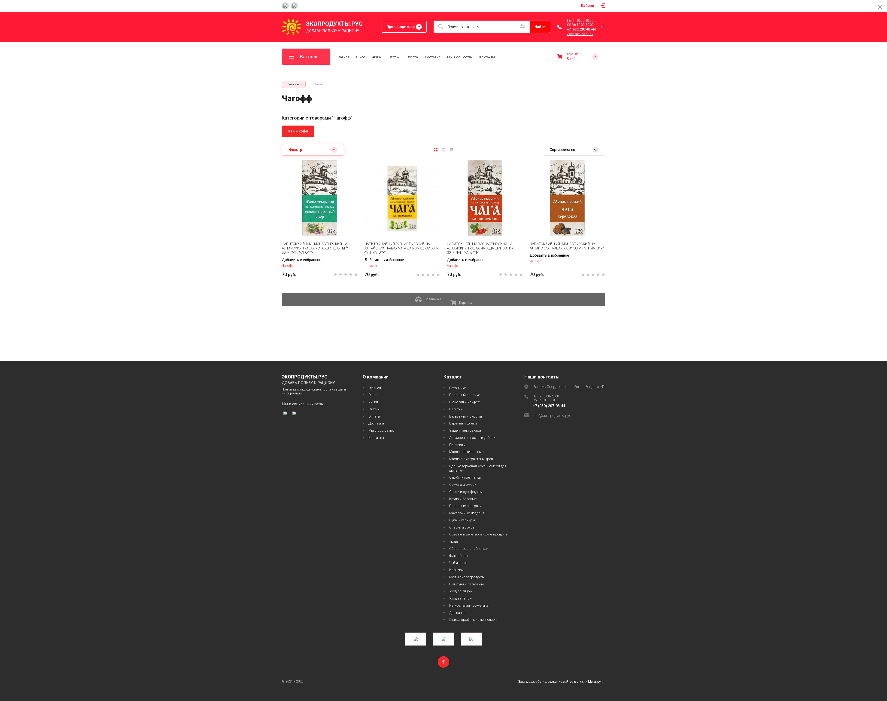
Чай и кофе (298, 131)
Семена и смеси (462, 485)
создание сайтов (561, 681)
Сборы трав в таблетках (468, 549)
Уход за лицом (460, 591)
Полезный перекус (464, 395)
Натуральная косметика (469, 605)
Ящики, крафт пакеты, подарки (473, 620)
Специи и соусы (462, 527)
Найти (540, 27)
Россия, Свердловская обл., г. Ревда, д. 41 (569, 386)
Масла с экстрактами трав (471, 459)
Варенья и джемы (463, 423)
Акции (377, 57)
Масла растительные (466, 452)
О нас (360, 57)
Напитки (455, 409)
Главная (343, 57)
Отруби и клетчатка (465, 477)
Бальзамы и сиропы (465, 416)
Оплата (412, 57)
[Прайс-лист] (452, 150)
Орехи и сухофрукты (466, 492)
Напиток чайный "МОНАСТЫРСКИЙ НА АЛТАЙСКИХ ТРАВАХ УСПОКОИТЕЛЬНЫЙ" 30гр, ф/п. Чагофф (315, 248)
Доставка (432, 57)
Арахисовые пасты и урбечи (472, 438)
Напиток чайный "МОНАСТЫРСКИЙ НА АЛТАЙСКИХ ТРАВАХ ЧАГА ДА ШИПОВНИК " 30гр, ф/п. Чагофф (481, 248)
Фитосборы (458, 556)
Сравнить (305, 222)
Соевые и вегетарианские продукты (478, 534)
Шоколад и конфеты (465, 402)
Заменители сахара (465, 430)
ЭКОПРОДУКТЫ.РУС (334, 24)
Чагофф (288, 266)
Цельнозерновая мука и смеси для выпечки (477, 468)
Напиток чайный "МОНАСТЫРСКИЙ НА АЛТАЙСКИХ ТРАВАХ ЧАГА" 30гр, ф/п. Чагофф (567, 246)
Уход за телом (460, 598)
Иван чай (456, 570)
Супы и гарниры (462, 520)
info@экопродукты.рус (552, 415)
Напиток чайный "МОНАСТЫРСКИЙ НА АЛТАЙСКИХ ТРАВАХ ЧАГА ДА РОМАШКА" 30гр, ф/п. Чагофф (402, 248)
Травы (454, 541)
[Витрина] (436, 150)
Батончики (457, 388)
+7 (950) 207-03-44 (581, 29)
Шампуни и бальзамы (466, 584)
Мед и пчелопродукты (467, 577)
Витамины (457, 445)
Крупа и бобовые (463, 499)
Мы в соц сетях (459, 57)
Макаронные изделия (466, 513)
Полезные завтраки (465, 506)
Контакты (487, 57)
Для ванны (457, 613)
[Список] (444, 150)
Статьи (394, 57)
